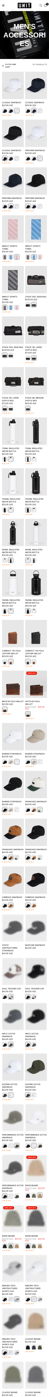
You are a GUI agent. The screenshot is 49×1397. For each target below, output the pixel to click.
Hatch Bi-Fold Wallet (32, 702)
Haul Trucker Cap (11, 989)
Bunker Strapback (12, 754)
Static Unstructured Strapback (9, 948)
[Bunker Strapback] (13, 736)
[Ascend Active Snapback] (13, 1067)
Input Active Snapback (8, 1035)
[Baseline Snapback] (36, 928)
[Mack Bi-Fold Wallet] (13, 684)
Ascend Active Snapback (9, 1085)
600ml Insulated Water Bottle (10, 551)
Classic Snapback (11, 102)
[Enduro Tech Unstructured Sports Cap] (13, 1268)
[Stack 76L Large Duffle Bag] (36, 330)
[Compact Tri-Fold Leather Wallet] (13, 633)
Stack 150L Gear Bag (35, 297)
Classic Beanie (33, 1339)
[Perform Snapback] (36, 133)
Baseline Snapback (35, 945)
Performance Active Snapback (13, 1136)
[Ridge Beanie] (36, 1168)
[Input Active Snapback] (13, 1016)
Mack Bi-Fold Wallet (13, 701)
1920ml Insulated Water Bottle (11, 601)
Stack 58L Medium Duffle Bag (34, 399)
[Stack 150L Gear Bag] (36, 279)
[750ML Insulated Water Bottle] (13, 431)
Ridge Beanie (31, 1185)
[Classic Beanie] (36, 1322)
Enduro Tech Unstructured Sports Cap (9, 1288)
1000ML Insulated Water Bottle (11, 500)
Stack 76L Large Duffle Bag (33, 348)
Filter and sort (10, 65)
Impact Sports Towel (9, 247)
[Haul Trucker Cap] (13, 971)
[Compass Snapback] (13, 880)
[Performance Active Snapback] (13, 1117)
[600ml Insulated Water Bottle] (13, 532)
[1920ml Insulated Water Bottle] (13, 583)
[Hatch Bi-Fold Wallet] (36, 684)
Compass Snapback (12, 897)
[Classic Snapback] (13, 85)
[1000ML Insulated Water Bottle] (13, 482)
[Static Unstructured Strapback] (13, 928)
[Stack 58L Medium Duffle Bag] (36, 380)
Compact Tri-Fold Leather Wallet (11, 652)
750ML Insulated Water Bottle (10, 449)
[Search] (41, 5)
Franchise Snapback (36, 801)
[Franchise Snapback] (36, 784)
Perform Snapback (35, 150)
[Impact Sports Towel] (13, 229)
